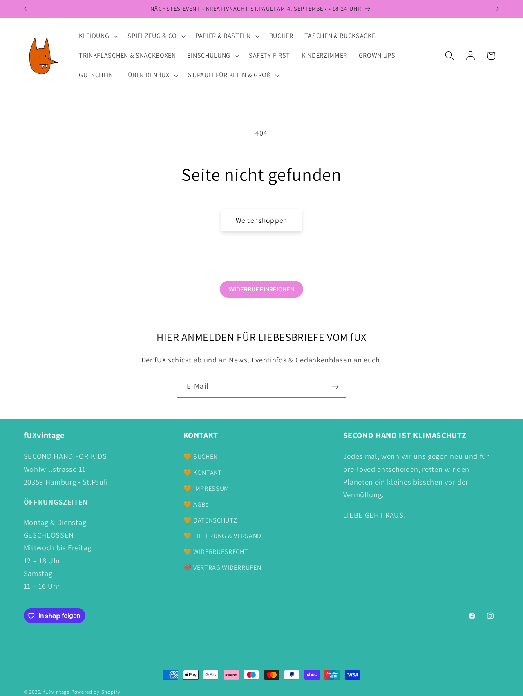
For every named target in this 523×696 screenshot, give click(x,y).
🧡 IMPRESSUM (206, 488)
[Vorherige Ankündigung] (25, 9)
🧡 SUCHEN (200, 457)
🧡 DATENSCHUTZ (210, 520)
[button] (97, 36)
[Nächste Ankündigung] (498, 9)
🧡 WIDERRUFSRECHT (215, 551)
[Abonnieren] (335, 387)
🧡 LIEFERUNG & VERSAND (222, 535)
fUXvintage (56, 691)
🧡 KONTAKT (202, 472)
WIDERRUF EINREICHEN (261, 289)
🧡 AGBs (196, 504)
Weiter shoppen (261, 220)
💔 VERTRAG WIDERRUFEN (222, 567)
